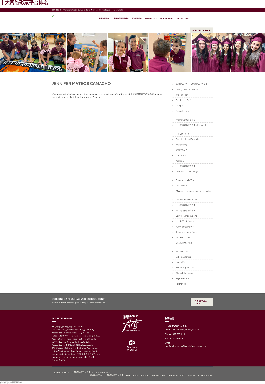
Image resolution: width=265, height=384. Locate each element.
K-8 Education (151, 18)
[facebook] (205, 9)
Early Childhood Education (188, 139)
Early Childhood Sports (186, 216)
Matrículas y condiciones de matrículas (193, 191)
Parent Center (182, 284)
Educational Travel (184, 243)
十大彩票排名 (182, 145)
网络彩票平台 (104, 18)
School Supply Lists (185, 268)
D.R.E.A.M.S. (181, 155)
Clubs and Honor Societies (188, 232)
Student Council (183, 237)
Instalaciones (182, 186)
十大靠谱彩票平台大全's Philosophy (191, 125)
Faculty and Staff (183, 100)
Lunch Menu (181, 262)
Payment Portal (70, 10)
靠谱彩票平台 (137, 18)
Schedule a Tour (201, 30)
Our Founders (182, 95)
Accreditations (182, 111)
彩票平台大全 (182, 150)
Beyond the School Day (186, 200)
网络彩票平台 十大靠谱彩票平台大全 (192, 84)
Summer (81, 10)
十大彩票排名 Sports (185, 221)
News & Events (92, 10)
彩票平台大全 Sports (185, 227)
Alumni (102, 10)
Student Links (183, 18)
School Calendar (183, 257)
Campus (180, 106)
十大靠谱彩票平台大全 (185, 166)
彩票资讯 (180, 161)
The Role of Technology (187, 171)
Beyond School (167, 18)
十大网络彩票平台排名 (120, 18)
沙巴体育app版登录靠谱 (11, 382)
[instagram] (210, 9)
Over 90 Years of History (187, 89)
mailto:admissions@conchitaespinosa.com (185, 346)
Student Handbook (184, 273)
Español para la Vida (114, 10)
